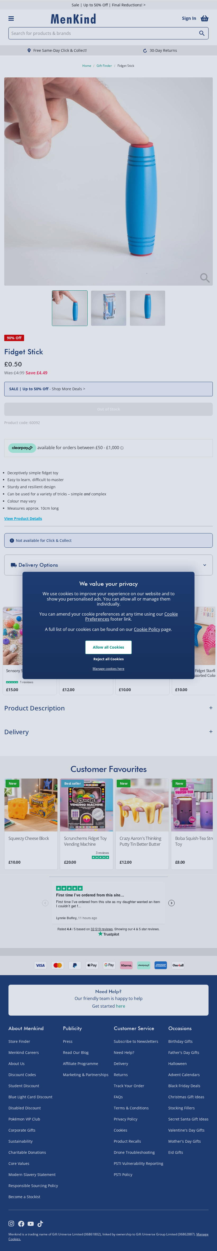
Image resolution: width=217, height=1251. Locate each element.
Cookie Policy (147, 629)
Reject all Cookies (108, 659)
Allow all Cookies (108, 647)
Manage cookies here (108, 669)
